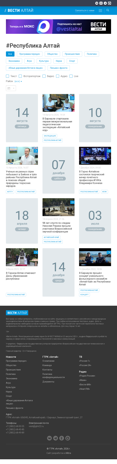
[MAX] (109, 3)
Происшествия (72, 54)
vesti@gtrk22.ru (36, 426)
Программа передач (29, 54)
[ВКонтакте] (96, 3)
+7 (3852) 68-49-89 (15, 432)
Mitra (68, 453)
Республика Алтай (52, 140)
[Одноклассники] (101, 3)
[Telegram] (105, 3)
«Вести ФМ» (85, 384)
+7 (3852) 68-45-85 (15, 429)
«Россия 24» (85, 365)
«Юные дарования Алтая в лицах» (25, 68)
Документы (48, 381)
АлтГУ (10, 192)
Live (76, 76)
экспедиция (50, 136)
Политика (92, 54)
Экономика (14, 61)
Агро (29, 61)
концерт (84, 295)
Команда (47, 365)
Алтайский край (51, 237)
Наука (59, 61)
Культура (44, 61)
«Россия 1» (84, 361)
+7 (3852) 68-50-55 (15, 426)
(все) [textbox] (17, 81)
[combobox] (18, 81)
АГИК (104, 192)
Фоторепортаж (32, 76)
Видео (50, 76)
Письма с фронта (58, 68)
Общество (52, 54)
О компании (48, 361)
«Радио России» (87, 376)
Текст (14, 76)
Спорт (72, 61)
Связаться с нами (84, 10)
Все (10, 54)
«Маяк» (83, 380)
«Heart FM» (84, 389)
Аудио (64, 76)
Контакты (47, 369)
